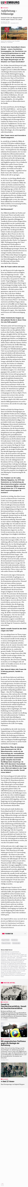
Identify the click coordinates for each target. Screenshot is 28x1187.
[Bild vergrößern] (14, 33)
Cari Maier (5, 1019)
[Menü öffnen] (26, 2)
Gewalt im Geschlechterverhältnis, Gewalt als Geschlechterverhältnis (13, 1006)
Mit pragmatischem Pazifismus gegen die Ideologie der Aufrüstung (13, 1043)
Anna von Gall (6, 21)
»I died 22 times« (7, 1082)
